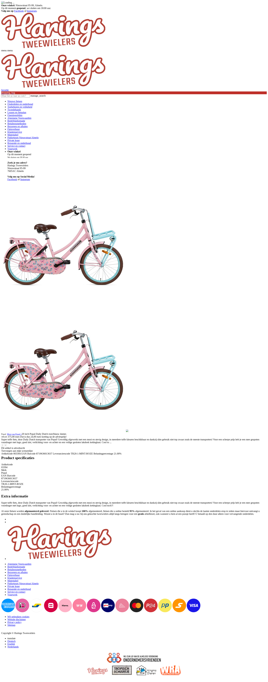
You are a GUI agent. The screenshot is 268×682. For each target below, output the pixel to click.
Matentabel (12, 134)
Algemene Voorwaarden (19, 118)
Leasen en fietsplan (16, 112)
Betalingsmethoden (16, 123)
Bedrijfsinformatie (16, 121)
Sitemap (11, 625)
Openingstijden (14, 115)
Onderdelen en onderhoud (20, 104)
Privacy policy (14, 622)
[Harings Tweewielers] (53, 47)
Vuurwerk (12, 148)
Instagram (32, 11)
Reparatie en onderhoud (19, 143)
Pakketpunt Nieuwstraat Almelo (23, 137)
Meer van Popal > (14, 434)
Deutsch (11, 641)
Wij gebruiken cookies (18, 616)
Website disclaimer (16, 619)
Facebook (19, 11)
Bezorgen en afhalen (17, 126)
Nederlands (13, 646)
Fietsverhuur (13, 129)
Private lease (13, 140)
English (11, 644)
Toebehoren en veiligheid (19, 107)
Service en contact (16, 146)
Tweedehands (14, 109)
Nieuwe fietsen (14, 101)
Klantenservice (14, 132)
